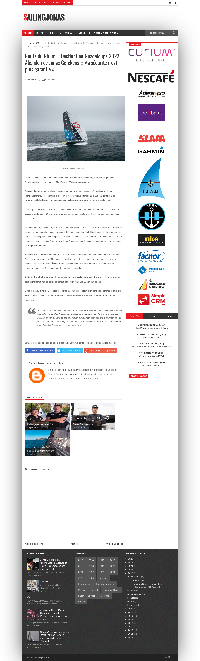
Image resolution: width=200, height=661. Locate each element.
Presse (81, 590)
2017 (80, 566)
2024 (112, 572)
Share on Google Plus (103, 350)
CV (28, 597)
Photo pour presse (105, 584)
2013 (80, 560)
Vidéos (81, 601)
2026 (91, 578)
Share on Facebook (42, 350)
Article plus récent (34, 544)
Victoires (105, 596)
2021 (80, 572)
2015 (101, 560)
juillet (133, 598)
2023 (101, 572)
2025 (80, 578)
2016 (112, 560)
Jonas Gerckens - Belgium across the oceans (47, 2)
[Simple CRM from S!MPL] (151, 304)
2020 (112, 566)
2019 (101, 566)
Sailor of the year (86, 596)
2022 (53, 80)
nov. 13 (137, 580)
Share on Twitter (72, 350)
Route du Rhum (111, 590)
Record (94, 590)
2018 (91, 566)
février (134, 605)
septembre (136, 594)
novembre (136, 576)
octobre (135, 590)
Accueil (74, 544)
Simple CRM (43, 657)
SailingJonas (44, 17)
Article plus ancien (115, 544)
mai (133, 601)
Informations (84, 584)
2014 (91, 560)
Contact (44, 581)
